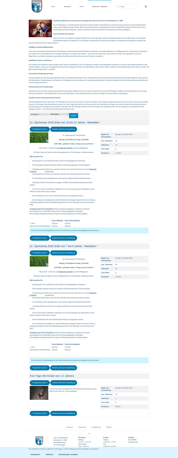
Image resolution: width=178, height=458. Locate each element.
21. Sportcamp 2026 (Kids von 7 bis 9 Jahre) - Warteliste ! (63, 246)
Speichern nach (40, 129)
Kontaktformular (96, 427)
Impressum (69, 427)
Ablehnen (49, 454)
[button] (145, 6)
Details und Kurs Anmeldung (63, 129)
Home (53, 6)
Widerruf (109, 427)
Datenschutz (82, 427)
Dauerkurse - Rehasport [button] (99, 6)
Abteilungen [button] (67, 6)
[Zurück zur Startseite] (37, 6)
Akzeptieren (35, 454)
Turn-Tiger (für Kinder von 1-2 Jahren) (52, 375)
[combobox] (127, 6)
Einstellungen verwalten (68, 454)
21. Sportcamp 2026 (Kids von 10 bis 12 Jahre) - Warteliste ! (65, 122)
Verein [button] (81, 6)
